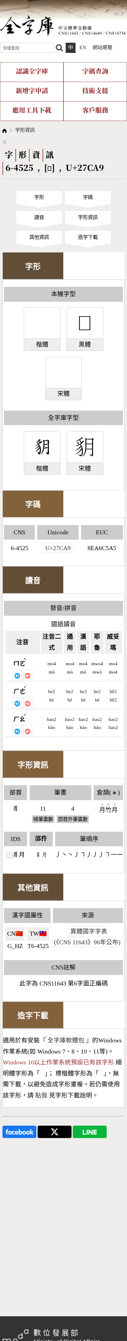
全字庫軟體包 (65, 1040)
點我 (41, 1095)
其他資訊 (39, 237)
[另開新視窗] (19, 1131)
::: (2, 3)
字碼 (88, 197)
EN (83, 47)
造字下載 (88, 237)
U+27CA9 (58, 548)
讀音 (39, 217)
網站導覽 (102, 47)
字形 (39, 197)
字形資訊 (25, 130)
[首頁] (63, 25)
